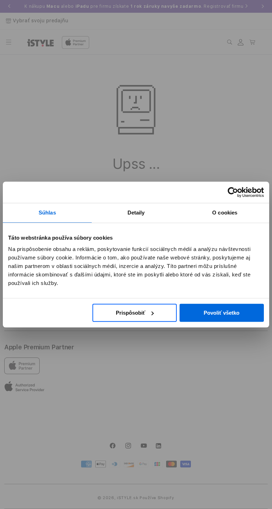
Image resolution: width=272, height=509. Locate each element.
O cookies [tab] (224, 213)
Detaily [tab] (136, 213)
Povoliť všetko (221, 313)
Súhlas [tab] (47, 213)
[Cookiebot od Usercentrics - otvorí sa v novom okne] (233, 192)
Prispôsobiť (130, 313)
